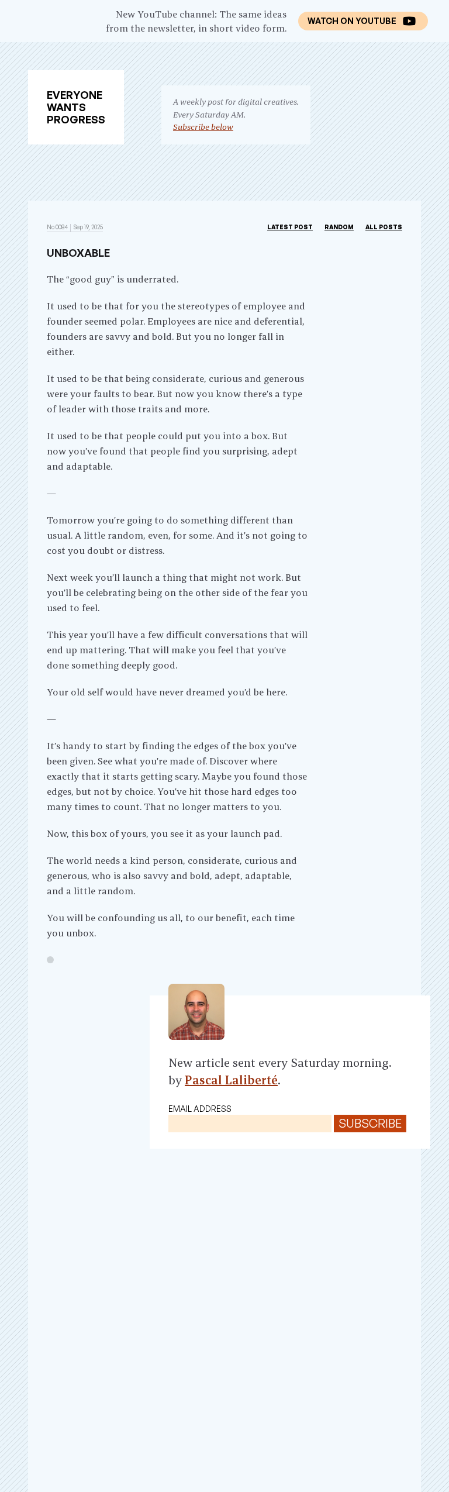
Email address (200, 1109)
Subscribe (370, 1123)
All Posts (383, 227)
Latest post (290, 227)
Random (339, 227)
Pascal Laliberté (231, 1080)
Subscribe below (203, 127)
